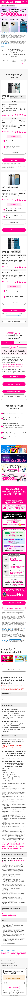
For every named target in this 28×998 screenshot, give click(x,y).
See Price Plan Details (14, 602)
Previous (2, 664)
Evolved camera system (13, 290)
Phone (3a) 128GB (23, 60)
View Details (14, 152)
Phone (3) (5, 60)
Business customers (17, 960)
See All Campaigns (14, 669)
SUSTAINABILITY (14, 995)
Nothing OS (9, 140)
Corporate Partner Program (7, 963)
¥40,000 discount (5, 43)
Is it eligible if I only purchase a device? (14, 432)
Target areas (13, 625)
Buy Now (14, 160)
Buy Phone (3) (14, 376)
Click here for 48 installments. (14, 164)
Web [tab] (7, 342)
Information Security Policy (7, 967)
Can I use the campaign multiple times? (12, 437)
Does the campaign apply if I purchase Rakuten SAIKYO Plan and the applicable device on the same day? (13, 426)
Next (26, 664)
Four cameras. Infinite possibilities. (13, 146)
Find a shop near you (14, 321)
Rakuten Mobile (3, 2)
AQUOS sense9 (14, 60)
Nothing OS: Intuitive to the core (14, 297)
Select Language (14, 987)
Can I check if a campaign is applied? (14, 413)
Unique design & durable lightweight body (13, 209)
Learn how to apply (14, 396)
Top (2, 950)
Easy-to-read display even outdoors (14, 216)
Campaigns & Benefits (10, 950)
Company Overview (5, 960)
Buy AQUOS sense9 (14, 384)
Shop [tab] (20, 342)
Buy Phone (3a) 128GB (14, 391)
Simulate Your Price (14, 608)
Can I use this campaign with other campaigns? (13, 418)
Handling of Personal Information (8, 965)
